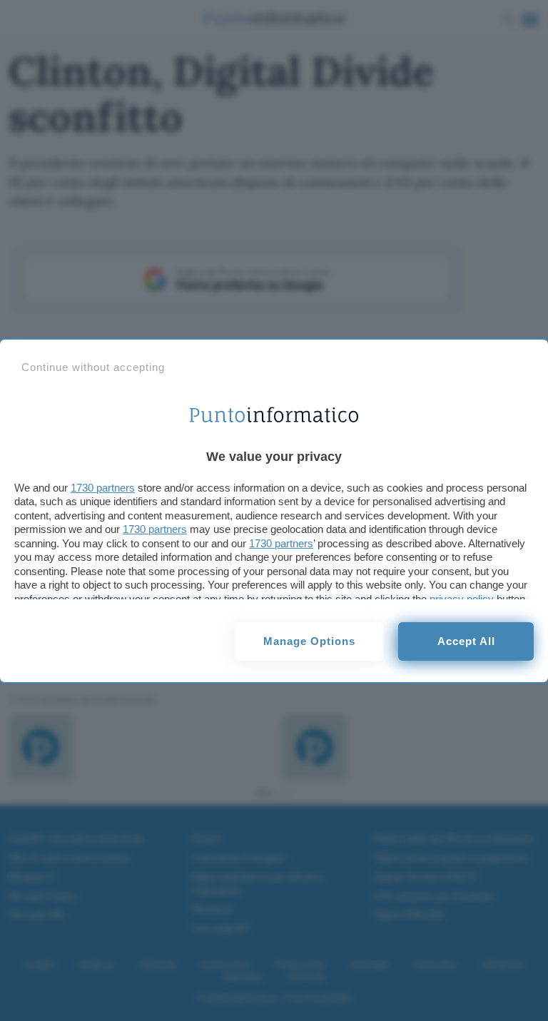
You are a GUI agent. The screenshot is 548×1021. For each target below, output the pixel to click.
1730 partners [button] (103, 488)
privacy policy (462, 599)
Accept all (466, 641)
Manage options (309, 641)
